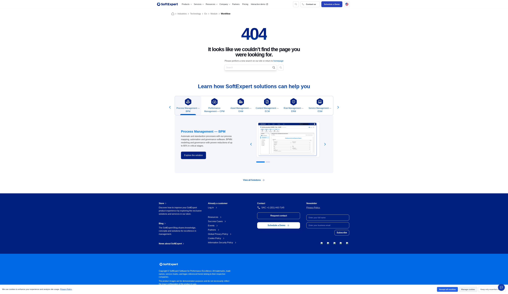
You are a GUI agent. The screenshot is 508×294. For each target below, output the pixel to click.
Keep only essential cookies (492, 289)
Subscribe (342, 232)
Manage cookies (468, 289)
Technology (195, 14)
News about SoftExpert (170, 243)
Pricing (245, 4)
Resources (213, 217)
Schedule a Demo (332, 4)
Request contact (278, 216)
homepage (278, 61)
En (205, 14)
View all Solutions (252, 180)
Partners (236, 4)
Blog (161, 223)
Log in (211, 207)
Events (211, 225)
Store (161, 203)
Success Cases (215, 221)
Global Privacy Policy (218, 234)
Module (213, 14)
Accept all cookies (447, 289)
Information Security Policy (220, 242)
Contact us (311, 4)
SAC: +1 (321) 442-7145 (272, 207)
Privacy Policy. (313, 207)
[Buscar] (296, 4)
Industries (182, 14)
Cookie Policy (214, 238)
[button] (347, 4)
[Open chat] (501, 287)
